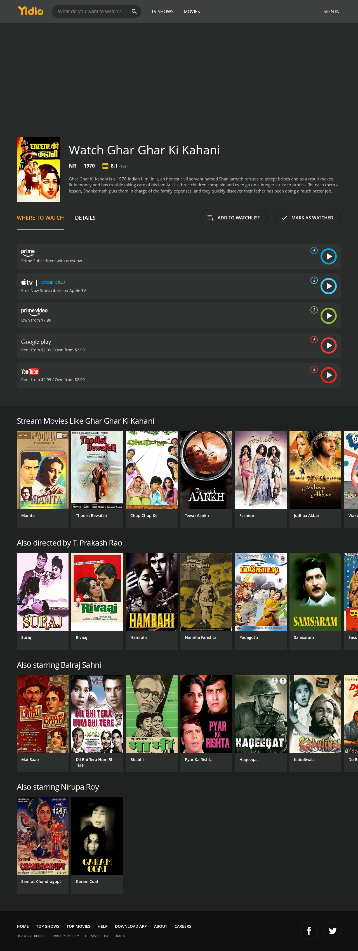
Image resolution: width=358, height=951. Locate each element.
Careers (183, 926)
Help (103, 926)
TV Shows (162, 11)
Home (23, 926)
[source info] (313, 250)
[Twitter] (332, 931)
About (160, 926)
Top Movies (78, 926)
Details (85, 217)
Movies (192, 11)
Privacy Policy (65, 935)
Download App (131, 926)
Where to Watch (40, 217)
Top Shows (47, 926)
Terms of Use (96, 935)
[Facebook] (309, 931)
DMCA (119, 935)
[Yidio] (30, 12)
